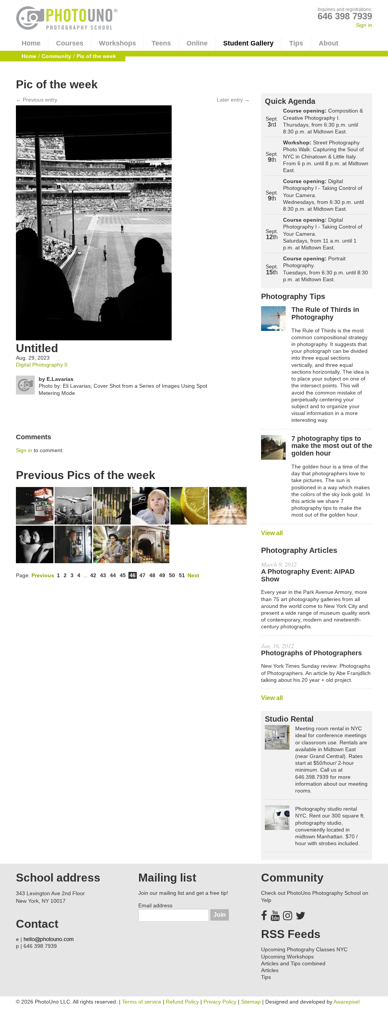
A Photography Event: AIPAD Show (308, 575)
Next (193, 575)
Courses (69, 43)
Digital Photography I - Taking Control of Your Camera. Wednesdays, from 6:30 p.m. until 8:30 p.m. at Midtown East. (323, 195)
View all (272, 533)
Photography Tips (293, 296)
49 (162, 575)
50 (172, 575)
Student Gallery (248, 43)
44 (113, 575)
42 (93, 575)
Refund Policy (182, 1002)
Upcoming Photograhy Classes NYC (304, 949)
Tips (296, 43)
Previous (42, 575)
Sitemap (251, 1002)
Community (56, 56)
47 (142, 575)
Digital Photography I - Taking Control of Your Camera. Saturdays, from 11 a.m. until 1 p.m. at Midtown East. (322, 234)
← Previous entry (36, 100)
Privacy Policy (219, 1002)
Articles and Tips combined (293, 963)
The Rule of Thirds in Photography (325, 313)
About (328, 43)
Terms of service (141, 1002)
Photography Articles (299, 550)
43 (103, 575)
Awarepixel (346, 1002)
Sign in (364, 25)
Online (197, 43)
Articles (269, 970)
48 (152, 575)
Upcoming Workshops (287, 957)
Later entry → (233, 100)
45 (123, 575)
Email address (155, 905)
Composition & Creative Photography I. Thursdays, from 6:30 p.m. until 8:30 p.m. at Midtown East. (323, 121)
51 (182, 575)
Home (31, 43)
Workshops (117, 43)
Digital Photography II (41, 365)
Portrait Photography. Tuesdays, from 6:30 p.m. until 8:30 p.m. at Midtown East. (325, 268)
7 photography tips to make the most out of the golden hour (331, 446)
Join (219, 914)
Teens (161, 43)
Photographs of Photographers (311, 653)
